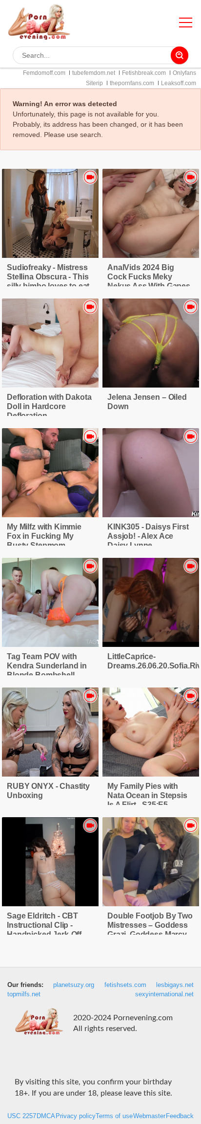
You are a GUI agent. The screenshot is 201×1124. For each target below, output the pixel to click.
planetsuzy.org (73, 985)
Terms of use (114, 1116)
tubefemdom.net (93, 72)
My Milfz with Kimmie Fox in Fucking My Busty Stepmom (44, 536)
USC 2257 (21, 1116)
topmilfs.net (23, 994)
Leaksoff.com (178, 83)
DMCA (46, 1116)
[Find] (179, 55)
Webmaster (149, 1116)
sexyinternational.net (164, 994)
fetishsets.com (125, 985)
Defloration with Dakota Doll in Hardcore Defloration (49, 406)
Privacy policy (76, 1116)
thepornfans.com (132, 83)
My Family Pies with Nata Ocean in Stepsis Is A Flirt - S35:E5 (147, 795)
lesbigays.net (175, 985)
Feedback (180, 1116)
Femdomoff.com (44, 72)
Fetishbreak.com (144, 72)
